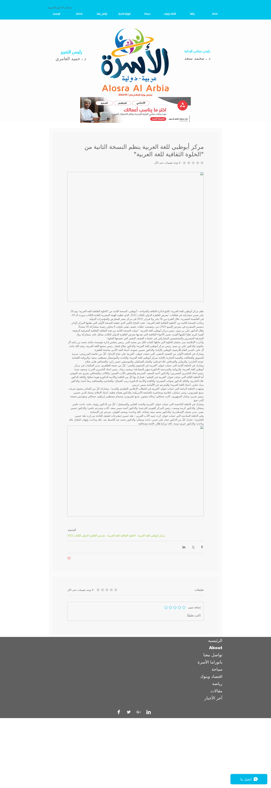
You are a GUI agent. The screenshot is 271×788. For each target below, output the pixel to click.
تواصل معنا (212, 655)
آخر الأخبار (213, 698)
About (215, 647)
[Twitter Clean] (128, 712)
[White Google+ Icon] (138, 712)
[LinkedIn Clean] (148, 712)
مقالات (216, 691)
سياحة (217, 669)
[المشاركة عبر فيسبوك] (202, 547)
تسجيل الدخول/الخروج (60, 7)
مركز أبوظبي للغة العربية (151, 535)
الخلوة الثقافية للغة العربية (121, 535)
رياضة (217, 683)
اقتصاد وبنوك (211, 676)
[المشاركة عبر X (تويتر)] (193, 547)
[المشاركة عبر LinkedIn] (184, 547)
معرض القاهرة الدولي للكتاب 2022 (86, 535)
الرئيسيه (215, 640)
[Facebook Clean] (119, 712)
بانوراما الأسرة (210, 662)
